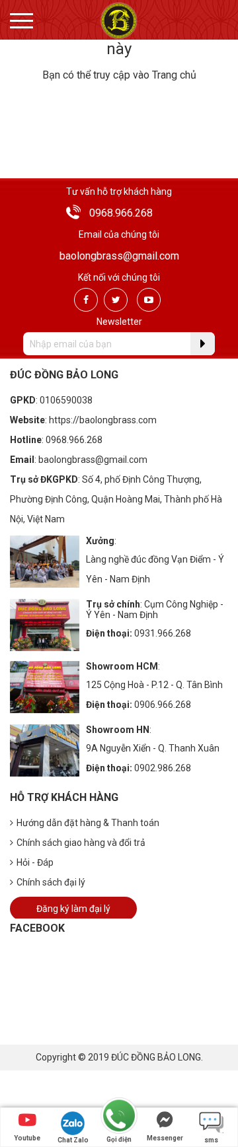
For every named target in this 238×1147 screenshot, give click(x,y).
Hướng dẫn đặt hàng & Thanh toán (88, 822)
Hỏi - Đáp (35, 862)
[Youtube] (148, 300)
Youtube (27, 1138)
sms (211, 1140)
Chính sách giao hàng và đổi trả (81, 842)
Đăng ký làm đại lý (73, 908)
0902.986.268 (162, 768)
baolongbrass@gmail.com (119, 256)
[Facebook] (86, 300)
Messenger (165, 1138)
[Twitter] (116, 300)
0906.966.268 (162, 704)
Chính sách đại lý (51, 882)
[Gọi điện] (119, 1116)
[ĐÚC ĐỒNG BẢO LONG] (119, 20)
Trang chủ (174, 75)
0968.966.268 (121, 213)
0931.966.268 (162, 633)
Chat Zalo (73, 1140)
